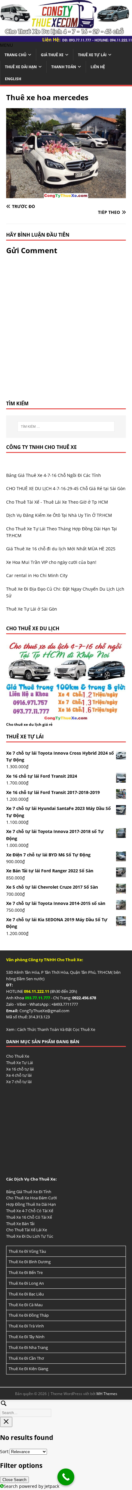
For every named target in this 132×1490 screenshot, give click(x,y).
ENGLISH (13, 78)
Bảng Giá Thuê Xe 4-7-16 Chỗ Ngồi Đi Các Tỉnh (53, 475)
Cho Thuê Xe (17, 1056)
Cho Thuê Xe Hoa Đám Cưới (31, 1198)
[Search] (66, 1407)
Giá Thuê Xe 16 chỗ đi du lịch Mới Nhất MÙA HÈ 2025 (60, 549)
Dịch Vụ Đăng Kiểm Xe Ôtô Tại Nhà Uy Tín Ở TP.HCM (59, 515)
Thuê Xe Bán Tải (20, 1223)
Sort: (5, 1451)
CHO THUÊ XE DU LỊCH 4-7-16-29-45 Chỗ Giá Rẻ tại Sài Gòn (66, 488)
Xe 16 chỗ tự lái (20, 1069)
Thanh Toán (63, 66)
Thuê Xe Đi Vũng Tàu (27, 1251)
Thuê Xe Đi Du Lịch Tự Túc (29, 1236)
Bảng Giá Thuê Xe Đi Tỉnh (28, 1191)
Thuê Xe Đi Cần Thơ (26, 1358)
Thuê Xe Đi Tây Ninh (27, 1336)
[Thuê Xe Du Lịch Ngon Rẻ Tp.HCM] (66, 38)
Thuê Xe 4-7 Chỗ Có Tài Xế (29, 1210)
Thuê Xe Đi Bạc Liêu (26, 1294)
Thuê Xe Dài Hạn (21, 66)
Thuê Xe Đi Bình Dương (30, 1261)
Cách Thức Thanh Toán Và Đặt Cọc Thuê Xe (56, 1029)
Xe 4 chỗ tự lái (19, 1075)
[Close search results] (6, 1422)
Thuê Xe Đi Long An (26, 1283)
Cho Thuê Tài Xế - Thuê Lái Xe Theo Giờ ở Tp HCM (57, 502)
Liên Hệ (98, 66)
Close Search (14, 1479)
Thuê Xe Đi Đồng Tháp (29, 1315)
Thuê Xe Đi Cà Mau (26, 1304)
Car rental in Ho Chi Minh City (37, 575)
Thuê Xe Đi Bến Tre (26, 1272)
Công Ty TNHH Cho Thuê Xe (41, 447)
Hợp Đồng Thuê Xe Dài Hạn (31, 1204)
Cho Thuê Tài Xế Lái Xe (26, 1229)
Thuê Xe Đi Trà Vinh (26, 1326)
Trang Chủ (15, 54)
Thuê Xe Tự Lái (92, 54)
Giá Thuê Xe (52, 54)
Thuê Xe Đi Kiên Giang (28, 1368)
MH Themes (106, 1393)
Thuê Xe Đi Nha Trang (28, 1347)
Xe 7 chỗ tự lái (19, 1081)
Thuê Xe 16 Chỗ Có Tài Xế (29, 1217)
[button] (6, 45)
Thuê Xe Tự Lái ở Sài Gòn (31, 609)
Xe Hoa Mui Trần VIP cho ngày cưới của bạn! (51, 562)
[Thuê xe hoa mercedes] (66, 194)
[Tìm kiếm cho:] (66, 426)
